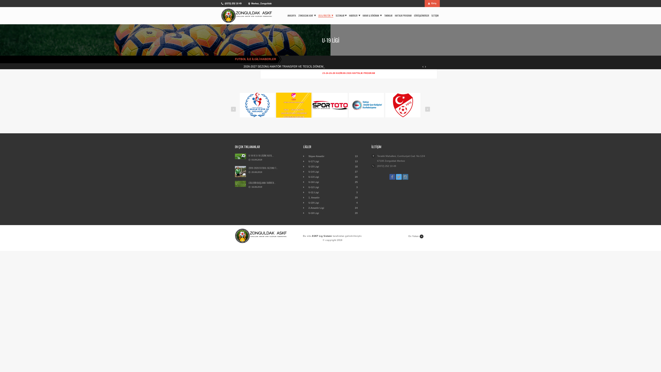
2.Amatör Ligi (316, 207)
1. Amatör (313, 197)
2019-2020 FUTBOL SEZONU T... (263, 168)
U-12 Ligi (313, 187)
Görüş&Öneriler (421, 15)
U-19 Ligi (313, 202)
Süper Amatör (316, 156)
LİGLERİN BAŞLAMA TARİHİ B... (262, 182)
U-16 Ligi (313, 182)
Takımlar (388, 15)
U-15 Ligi (313, 166)
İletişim (435, 15)
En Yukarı (413, 236)
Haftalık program (403, 15)
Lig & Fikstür (324, 15)
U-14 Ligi (313, 171)
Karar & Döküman (371, 15)
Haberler (353, 15)
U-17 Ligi (313, 161)
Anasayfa (291, 15)
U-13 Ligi (313, 176)
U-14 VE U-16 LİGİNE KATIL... (261, 155)
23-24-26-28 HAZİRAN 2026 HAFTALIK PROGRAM (348, 73)
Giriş (433, 3)
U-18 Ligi (313, 213)
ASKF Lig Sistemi (322, 236)
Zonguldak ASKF (306, 15)
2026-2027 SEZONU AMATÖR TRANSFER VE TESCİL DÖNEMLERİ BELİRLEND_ (295, 66)
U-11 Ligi (313, 192)
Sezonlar (340, 15)
